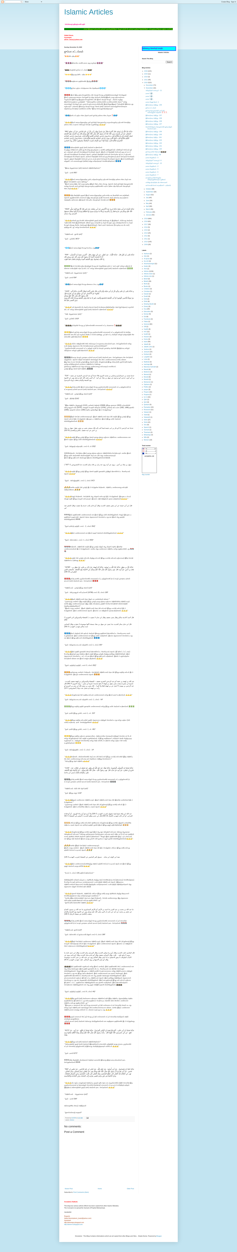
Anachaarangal (149, 263)
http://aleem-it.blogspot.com (73, 1224)
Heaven (146, 337)
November (149, 88)
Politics (146, 387)
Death (146, 296)
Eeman (146, 314)
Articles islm (148, 276)
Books (146, 286)
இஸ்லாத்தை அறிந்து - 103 (154, 140)
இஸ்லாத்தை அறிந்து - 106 (154, 105)
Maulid (146, 369)
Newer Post (69, 1189)
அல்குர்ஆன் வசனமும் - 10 (154, 163)
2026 (146, 71)
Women (146, 440)
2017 (146, 224)
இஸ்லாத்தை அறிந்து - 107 (154, 115)
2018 (146, 221)
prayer (146, 389)
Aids (145, 256)
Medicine (147, 372)
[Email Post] (87, 1118)
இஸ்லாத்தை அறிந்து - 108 (154, 118)
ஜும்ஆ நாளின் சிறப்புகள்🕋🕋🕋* (156, 152)
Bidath (146, 281)
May (147, 203)
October (149, 189)
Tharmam (147, 432)
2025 (146, 74)
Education (147, 311)
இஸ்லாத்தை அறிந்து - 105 (154, 134)
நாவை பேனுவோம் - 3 (152, 157)
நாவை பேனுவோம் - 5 (152, 169)
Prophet (146, 394)
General (146, 324)
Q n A (145, 397)
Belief (146, 279)
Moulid (146, 377)
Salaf (145, 415)
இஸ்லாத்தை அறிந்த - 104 (154, 137)
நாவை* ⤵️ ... (150, 93)
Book (145, 284)
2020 (146, 82)
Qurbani (146, 404)
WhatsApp (147, 435)
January (149, 215)
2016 (146, 227)
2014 (146, 233)
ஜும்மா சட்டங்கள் (151, 108)
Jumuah (146, 352)
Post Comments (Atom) (81, 1192)
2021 (146, 80)
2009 (146, 244)
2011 (146, 239)
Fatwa (146, 321)
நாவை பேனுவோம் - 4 (152, 166)
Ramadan (147, 407)
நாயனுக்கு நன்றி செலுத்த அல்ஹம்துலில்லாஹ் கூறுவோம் (156, 178)
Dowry (146, 306)
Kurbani (146, 354)
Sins (145, 425)
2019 (146, 218)
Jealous (146, 349)
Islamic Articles (88, 12)
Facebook (147, 319)
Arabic (146, 266)
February (149, 212)
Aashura (146, 253)
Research (147, 410)
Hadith (146, 329)
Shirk (145, 422)
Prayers (146, 392)
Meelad (146, 374)
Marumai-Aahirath (150, 367)
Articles (72, 1120)
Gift (145, 326)
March (148, 209)
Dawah (146, 294)
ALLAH (146, 261)
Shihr (145, 420)
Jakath (146, 344)
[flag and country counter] (149, 472)
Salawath (147, 417)
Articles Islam (148, 274)
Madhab (146, 362)
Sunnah (146, 430)
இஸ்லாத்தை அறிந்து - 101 (154, 146)
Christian (147, 291)
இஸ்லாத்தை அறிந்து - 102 (154, 143)
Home (100, 1189)
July (147, 197)
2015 (146, 230)
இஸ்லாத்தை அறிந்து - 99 (153, 155)
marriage (147, 364)
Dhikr (145, 301)
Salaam (146, 412)
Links (145, 359)
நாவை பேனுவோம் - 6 (152, 172)
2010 (146, 242)
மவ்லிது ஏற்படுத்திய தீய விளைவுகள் (156, 182)
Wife (145, 437)
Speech (146, 427)
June (148, 200)
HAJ (145, 332)
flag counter (146, 474)
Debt (145, 299)
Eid (145, 316)
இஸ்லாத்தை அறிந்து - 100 (154, 149)
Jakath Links (148, 347)
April (147, 206)
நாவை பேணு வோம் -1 (152, 102)
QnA (145, 402)
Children (147, 289)
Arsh (145, 269)
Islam (145, 341)
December (149, 85)
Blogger (159, 1236)
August (148, 195)
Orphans (147, 384)
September (150, 192)
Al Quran (147, 259)
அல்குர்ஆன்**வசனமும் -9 (153, 160)
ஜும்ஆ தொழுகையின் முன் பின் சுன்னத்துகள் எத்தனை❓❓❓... (157, 111)
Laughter (147, 357)
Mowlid (146, 379)
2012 (146, 236)
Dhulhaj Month (149, 304)
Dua (145, 309)
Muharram (147, 382)
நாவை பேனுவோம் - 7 (152, 175)
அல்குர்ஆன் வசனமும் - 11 (154, 90)
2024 (146, 77)
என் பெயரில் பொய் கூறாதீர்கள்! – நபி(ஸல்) (158, 185)
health (146, 334)
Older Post (130, 1189)
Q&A (145, 399)
